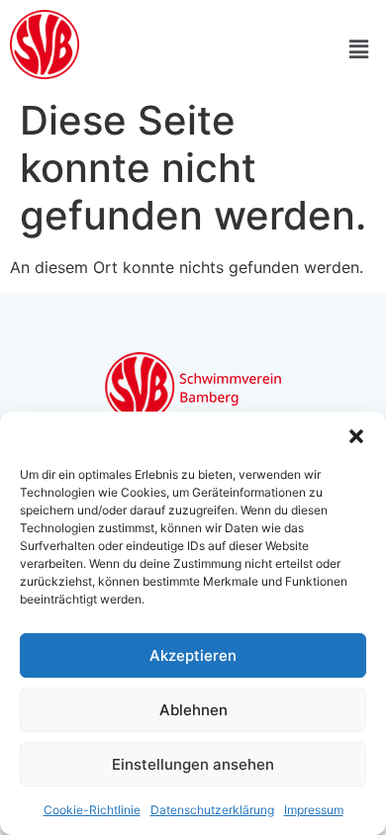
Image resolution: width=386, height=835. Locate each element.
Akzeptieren (193, 655)
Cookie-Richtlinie (92, 809)
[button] (356, 436)
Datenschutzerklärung (212, 809)
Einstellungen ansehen (193, 764)
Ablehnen (193, 709)
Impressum (313, 809)
